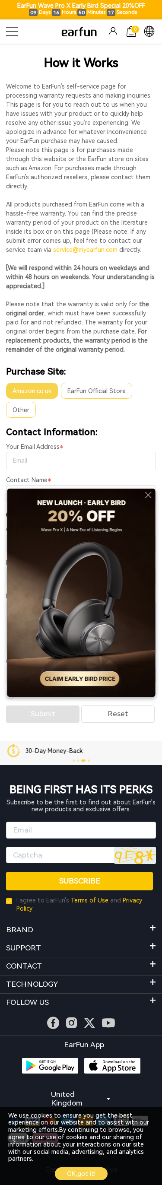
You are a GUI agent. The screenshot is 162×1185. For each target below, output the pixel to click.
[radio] (32, 391)
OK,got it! (81, 1173)
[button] (74, 760)
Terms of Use (89, 900)
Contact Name (27, 480)
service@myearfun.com (85, 249)
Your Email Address (33, 446)
